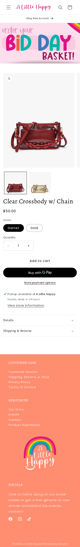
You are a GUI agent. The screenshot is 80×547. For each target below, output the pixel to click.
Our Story (16, 409)
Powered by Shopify (55, 544)
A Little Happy (32, 544)
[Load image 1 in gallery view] (15, 183)
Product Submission (24, 425)
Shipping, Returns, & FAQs (29, 377)
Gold (34, 228)
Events (14, 414)
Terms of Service (22, 387)
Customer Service (23, 372)
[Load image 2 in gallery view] (40, 183)
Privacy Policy (19, 382)
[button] (8, 7)
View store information (25, 305)
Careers (15, 420)
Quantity (9, 237)
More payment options (40, 282)
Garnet (13, 228)
